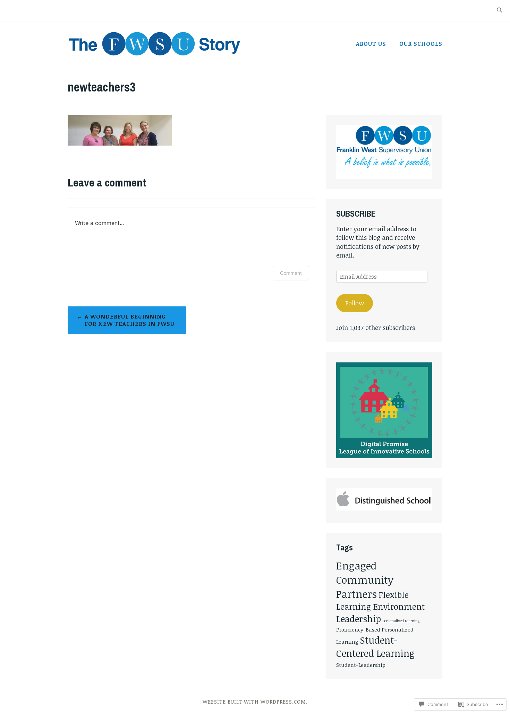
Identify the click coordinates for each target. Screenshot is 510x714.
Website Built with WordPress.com (254, 701)
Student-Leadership (360, 664)
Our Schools (420, 43)
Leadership (358, 619)
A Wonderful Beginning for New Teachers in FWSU (130, 320)
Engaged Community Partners (364, 579)
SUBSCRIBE (356, 213)
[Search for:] (499, 10)
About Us (371, 43)
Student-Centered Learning (375, 647)
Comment (291, 273)
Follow (354, 303)
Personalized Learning (401, 620)
